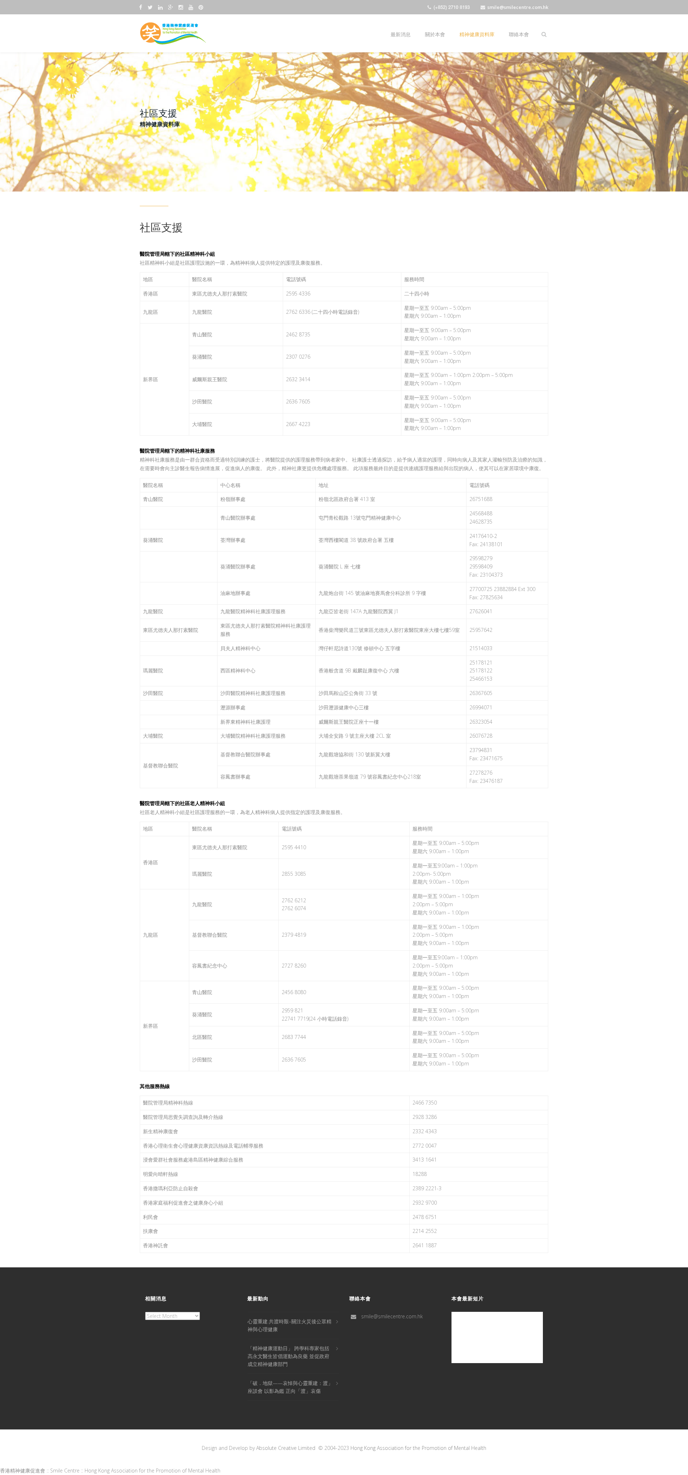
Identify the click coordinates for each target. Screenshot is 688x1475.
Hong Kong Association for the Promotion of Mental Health (418, 1448)
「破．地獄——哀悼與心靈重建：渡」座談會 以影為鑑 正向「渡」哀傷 (290, 1387)
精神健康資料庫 (476, 34)
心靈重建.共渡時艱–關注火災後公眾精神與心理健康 (289, 1325)
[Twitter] (151, 7)
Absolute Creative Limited (285, 1448)
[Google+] (171, 7)
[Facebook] (141, 7)
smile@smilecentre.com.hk (517, 7)
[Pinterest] (202, 7)
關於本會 (435, 34)
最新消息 (401, 34)
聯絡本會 (519, 34)
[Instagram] (181, 7)
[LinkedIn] (161, 7)
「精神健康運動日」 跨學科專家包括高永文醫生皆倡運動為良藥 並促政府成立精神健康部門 (288, 1356)
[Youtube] (191, 7)
